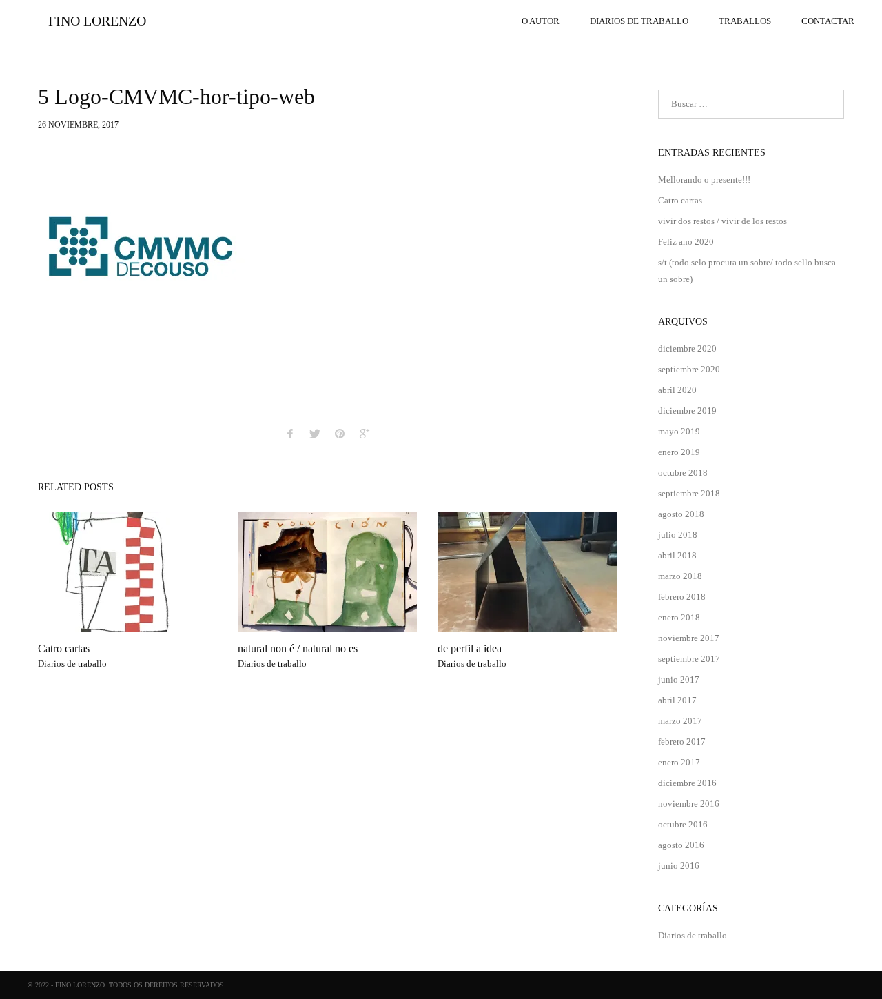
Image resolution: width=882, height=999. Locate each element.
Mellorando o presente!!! (704, 179)
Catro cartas (64, 648)
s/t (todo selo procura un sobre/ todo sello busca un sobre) (747, 270)
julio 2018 (677, 534)
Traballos (745, 21)
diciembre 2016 (687, 783)
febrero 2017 (682, 741)
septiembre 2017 (689, 659)
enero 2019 (679, 452)
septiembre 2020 (689, 369)
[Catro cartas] (127, 572)
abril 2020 (677, 390)
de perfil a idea (470, 648)
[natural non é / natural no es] (327, 572)
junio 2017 (678, 679)
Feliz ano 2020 (686, 241)
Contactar (827, 21)
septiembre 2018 (689, 493)
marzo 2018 (680, 576)
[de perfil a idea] (527, 572)
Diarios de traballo (639, 21)
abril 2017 (677, 700)
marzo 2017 (680, 721)
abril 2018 (677, 555)
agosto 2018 (681, 514)
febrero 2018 (682, 597)
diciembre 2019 (687, 410)
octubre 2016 (683, 824)
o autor (541, 21)
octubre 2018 (683, 472)
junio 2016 (678, 865)
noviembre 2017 (688, 638)
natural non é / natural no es (298, 648)
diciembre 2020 (687, 348)
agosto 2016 (681, 845)
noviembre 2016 (688, 803)
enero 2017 (679, 762)
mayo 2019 (679, 431)
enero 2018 (679, 617)
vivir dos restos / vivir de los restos (722, 221)
